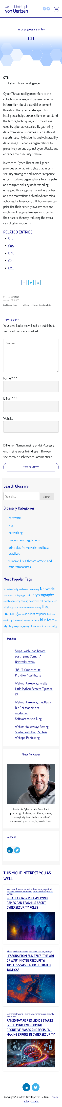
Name (10, 378)
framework (18, 620)
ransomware (40, 1013)
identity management (17, 626)
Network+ (48, 588)
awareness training (11, 595)
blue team (47, 619)
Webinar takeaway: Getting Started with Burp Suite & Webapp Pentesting (32, 732)
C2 (10, 260)
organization (26, 595)
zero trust (30, 607)
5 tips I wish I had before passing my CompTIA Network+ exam (30, 656)
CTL (10, 238)
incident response (36, 614)
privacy (38, 607)
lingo (11, 525)
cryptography (43, 594)
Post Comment (31, 467)
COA (11, 245)
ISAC (11, 253)
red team (35, 620)
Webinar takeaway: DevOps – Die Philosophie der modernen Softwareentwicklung (33, 710)
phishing (8, 607)
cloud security (20, 607)
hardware (14, 517)
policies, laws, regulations (24, 540)
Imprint (35, 1101)
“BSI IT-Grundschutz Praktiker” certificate (28, 672)
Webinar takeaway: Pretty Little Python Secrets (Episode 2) (34, 688)
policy (54, 626)
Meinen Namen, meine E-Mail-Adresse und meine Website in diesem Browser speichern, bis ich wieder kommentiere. (28, 451)
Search (46, 496)
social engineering (11, 600)
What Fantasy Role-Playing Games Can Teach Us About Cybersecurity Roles (27, 902)
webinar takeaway (29, 589)
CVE (11, 268)
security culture (39, 891)
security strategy (45, 951)
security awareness (30, 600)
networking (15, 532)
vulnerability (10, 589)
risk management (48, 600)
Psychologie (29, 1013)
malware (27, 620)
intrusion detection (41, 626)
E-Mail (10, 398)
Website (8, 418)
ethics (9, 951)
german (21, 614)
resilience (33, 951)
